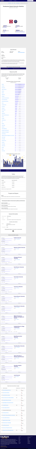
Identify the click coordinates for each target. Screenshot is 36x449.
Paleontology (3, 125)
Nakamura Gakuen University (19, 247)
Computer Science (4, 104)
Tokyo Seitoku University (6, 417)
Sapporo (20, 443)
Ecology (3, 116)
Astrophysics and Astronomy (5, 130)
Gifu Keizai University (6, 412)
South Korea (29, 437)
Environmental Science (4, 99)
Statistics (3, 123)
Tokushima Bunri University (19, 345)
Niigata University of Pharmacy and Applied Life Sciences (19, 316)
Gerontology (3, 150)
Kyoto (19, 438)
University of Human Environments (7, 427)
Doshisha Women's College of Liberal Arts (19, 327)
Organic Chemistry (4, 89)
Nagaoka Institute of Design (6, 420)
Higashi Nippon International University (8, 402)
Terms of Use (29, 448)
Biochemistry (3, 87)
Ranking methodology (4, 446)
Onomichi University (5, 405)
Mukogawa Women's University (18, 258)
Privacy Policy (33, 448)
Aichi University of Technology (7, 422)
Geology (3, 111)
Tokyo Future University (6, 392)
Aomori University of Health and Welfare (8, 397)
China (28, 438)
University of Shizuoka (18, 286)
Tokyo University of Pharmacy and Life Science (19, 356)
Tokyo (19, 437)
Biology (3, 84)
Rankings (19, 244)
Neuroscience (3, 145)
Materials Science (4, 140)
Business (3, 147)
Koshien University (17, 237)
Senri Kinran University (6, 425)
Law (2, 121)
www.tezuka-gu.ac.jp (22, 52)
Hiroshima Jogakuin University (17, 366)
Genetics (3, 92)
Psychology (3, 106)
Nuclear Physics (4, 133)
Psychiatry (3, 142)
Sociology (3, 118)
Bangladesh (29, 443)
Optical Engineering (4, 128)
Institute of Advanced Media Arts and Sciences (9, 415)
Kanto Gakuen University (6, 407)
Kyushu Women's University (19, 296)
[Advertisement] (7, 14)
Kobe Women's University (19, 267)
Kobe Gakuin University (18, 276)
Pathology (3, 96)
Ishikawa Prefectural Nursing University (8, 430)
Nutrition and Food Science (20, 31)
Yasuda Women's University (19, 306)
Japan (4, 31)
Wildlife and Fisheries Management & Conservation (8, 135)
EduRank (17, 7)
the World (4, 27)
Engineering (3, 94)
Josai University (17, 375)
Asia (16, 27)
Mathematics (3, 113)
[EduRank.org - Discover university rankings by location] (2, 0)
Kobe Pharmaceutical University (18, 337)
